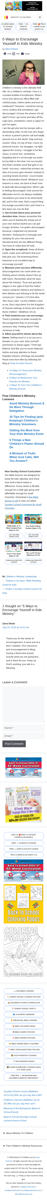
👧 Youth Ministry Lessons (23, 1055)
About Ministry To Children (19, 1133)
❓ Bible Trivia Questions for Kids (24, 1050)
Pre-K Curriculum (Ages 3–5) (23, 855)
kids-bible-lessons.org (23, 1194)
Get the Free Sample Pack (14, 535)
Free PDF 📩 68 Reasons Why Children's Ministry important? (24, 1077)
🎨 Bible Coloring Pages (23, 1026)
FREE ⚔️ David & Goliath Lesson (23, 849)
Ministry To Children (21, 17)
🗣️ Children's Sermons (23, 1014)
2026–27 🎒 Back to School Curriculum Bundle (23, 836)
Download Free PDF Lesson (14, 561)
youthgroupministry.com (31, 1190)
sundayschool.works (13, 1190)
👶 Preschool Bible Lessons (24, 1020)
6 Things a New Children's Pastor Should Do (26, 443)
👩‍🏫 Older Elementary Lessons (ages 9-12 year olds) (24, 1068)
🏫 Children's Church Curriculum (24, 1003)
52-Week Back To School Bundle (8, 26)
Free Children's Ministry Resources (24, 1146)
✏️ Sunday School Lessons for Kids (23, 997)
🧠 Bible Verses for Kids (23, 1038)
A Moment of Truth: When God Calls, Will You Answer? (24, 457)
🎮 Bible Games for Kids (24, 1032)
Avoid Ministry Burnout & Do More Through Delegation (26, 407)
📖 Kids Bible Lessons (24, 991)
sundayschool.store (27, 1187)
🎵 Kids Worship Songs (23, 1061)
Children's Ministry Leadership (21, 576)
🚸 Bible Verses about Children (24, 1044)
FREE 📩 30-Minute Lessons (23, 843)
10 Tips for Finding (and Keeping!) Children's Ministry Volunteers (26, 420)
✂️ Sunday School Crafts (24, 1009)
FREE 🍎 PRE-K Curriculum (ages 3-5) (39, 26)
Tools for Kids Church (21, 363)
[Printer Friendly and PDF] (16, 55)
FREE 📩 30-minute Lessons (23, 26)
